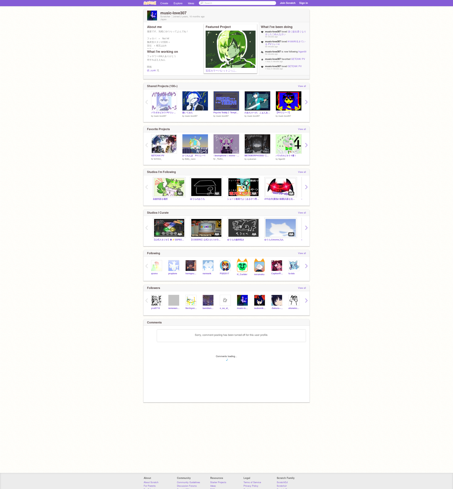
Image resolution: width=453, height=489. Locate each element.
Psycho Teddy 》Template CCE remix (226, 112)
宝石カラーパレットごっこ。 (222, 70)
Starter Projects (218, 482)
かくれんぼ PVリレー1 (193, 155)
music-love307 (160, 115)
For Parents (150, 485)
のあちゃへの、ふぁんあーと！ (257, 112)
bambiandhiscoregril (208, 308)
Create (164, 3)
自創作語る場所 (160, 198)
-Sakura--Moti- (277, 308)
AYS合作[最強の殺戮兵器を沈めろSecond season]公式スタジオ (280, 198)
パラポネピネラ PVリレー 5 (164, 112)
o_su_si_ (224, 308)
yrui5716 (155, 308)
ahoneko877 (294, 308)
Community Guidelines (188, 482)
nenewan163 (174, 308)
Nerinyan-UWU (191, 308)
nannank (207, 273)
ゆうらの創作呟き (235, 239)
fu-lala (291, 273)
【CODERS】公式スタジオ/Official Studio (206, 239)
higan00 (302, 51)
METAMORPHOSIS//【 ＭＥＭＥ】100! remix (257, 155)
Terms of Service (252, 482)
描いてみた (187, 112)
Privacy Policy (250, 485)
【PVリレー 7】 (283, 112)
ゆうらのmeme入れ (273, 239)
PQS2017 (224, 273)
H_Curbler (242, 274)
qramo (154, 273)
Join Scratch (288, 3)
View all (302, 86)
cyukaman (251, 158)
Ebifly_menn (190, 158)
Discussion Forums (187, 485)
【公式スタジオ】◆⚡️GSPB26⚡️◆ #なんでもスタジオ (169, 239)
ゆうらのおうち (197, 198)
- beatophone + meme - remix (226, 155)
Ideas (191, 3)
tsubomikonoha (260, 308)
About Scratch (151, 482)
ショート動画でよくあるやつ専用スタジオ (243, 198)
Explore (178, 3)
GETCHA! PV (298, 59)
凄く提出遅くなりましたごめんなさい (285, 33)
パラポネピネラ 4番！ (286, 155)
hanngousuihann (191, 273)
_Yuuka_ (219, 158)
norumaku (259, 274)
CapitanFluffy (277, 273)
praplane (172, 273)
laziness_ (158, 158)
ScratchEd (282, 482)
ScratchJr (282, 485)
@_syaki (151, 70)
